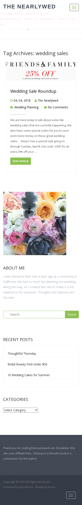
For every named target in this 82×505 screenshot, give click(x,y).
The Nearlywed (29, 6)
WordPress (26, 487)
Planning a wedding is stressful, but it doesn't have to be (37, 19)
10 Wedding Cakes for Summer (29, 375)
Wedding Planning (26, 107)
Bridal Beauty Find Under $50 (27, 364)
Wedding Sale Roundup (33, 91)
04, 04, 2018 (22, 100)
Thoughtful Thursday (22, 353)
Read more (19, 161)
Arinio (51, 487)
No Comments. (58, 107)
